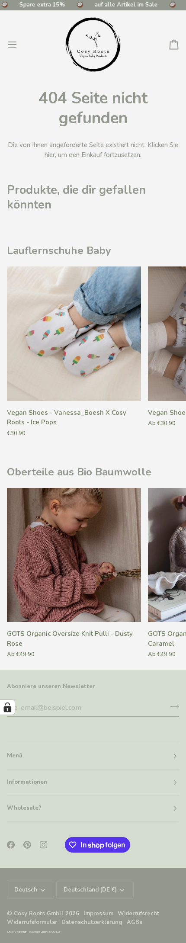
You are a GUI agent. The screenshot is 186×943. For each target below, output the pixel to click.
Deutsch (25, 890)
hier (50, 155)
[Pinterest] (27, 845)
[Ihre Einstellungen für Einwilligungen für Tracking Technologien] (7, 707)
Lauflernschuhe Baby (59, 250)
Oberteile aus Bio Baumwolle (79, 472)
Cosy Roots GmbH (39, 913)
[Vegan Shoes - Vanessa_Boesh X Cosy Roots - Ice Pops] (74, 333)
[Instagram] (44, 845)
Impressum (98, 913)
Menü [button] (14, 756)
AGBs (134, 922)
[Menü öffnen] (20, 44)
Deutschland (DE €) (90, 890)
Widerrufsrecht (138, 913)
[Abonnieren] (172, 707)
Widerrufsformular (32, 922)
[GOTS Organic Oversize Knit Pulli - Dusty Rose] (74, 555)
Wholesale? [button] (24, 808)
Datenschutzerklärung (91, 922)
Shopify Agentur (17, 931)
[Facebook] (11, 845)
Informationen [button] (27, 782)
